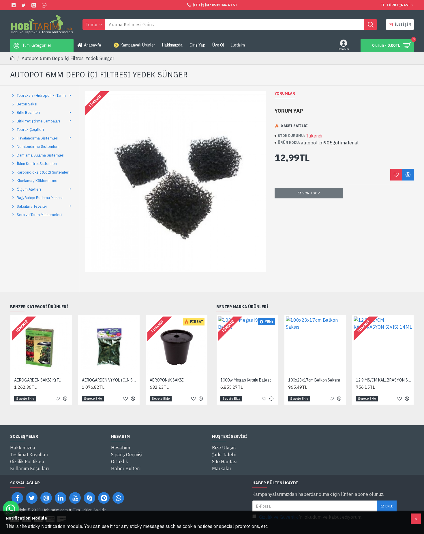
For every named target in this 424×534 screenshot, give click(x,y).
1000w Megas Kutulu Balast (245, 380)
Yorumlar (285, 93)
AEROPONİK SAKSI (167, 380)
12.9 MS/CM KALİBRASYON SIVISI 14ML (384, 380)
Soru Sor (311, 193)
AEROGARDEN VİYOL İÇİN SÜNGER (110, 380)
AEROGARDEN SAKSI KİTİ (37, 380)
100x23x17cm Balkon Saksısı (314, 380)
